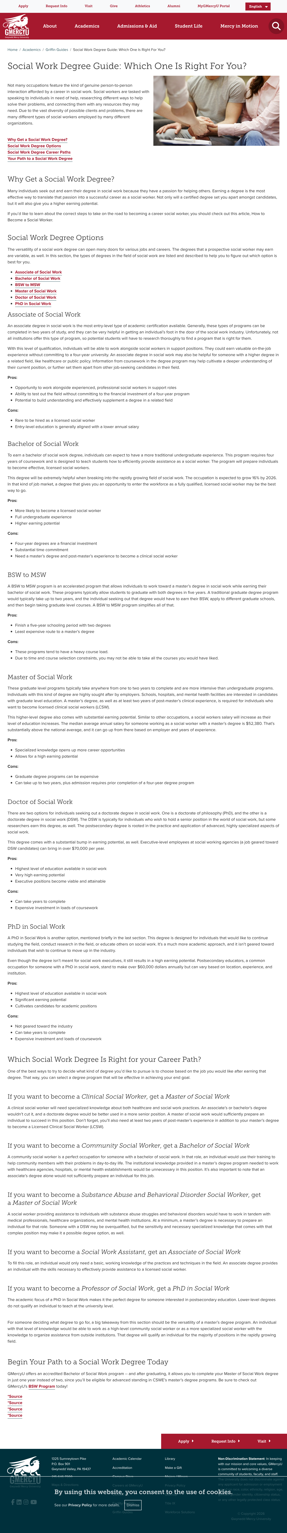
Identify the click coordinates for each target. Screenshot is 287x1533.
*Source (15, 1396)
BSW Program (42, 1386)
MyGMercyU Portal (213, 6)
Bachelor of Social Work (37, 278)
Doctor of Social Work (35, 297)
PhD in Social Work (33, 303)
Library (170, 1458)
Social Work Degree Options (34, 146)
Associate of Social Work (38, 272)
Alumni (173, 6)
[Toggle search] (276, 26)
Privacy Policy (80, 1505)
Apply (23, 6)
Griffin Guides (57, 50)
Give (114, 6)
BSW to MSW (27, 284)
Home (13, 50)
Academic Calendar (127, 1458)
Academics (31, 50)
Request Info (56, 6)
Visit (88, 6)
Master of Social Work (36, 291)
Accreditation (122, 1467)
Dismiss (133, 1505)
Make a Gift (173, 1467)
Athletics (142, 6)
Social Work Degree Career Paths (39, 152)
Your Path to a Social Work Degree (40, 158)
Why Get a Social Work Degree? (37, 139)
